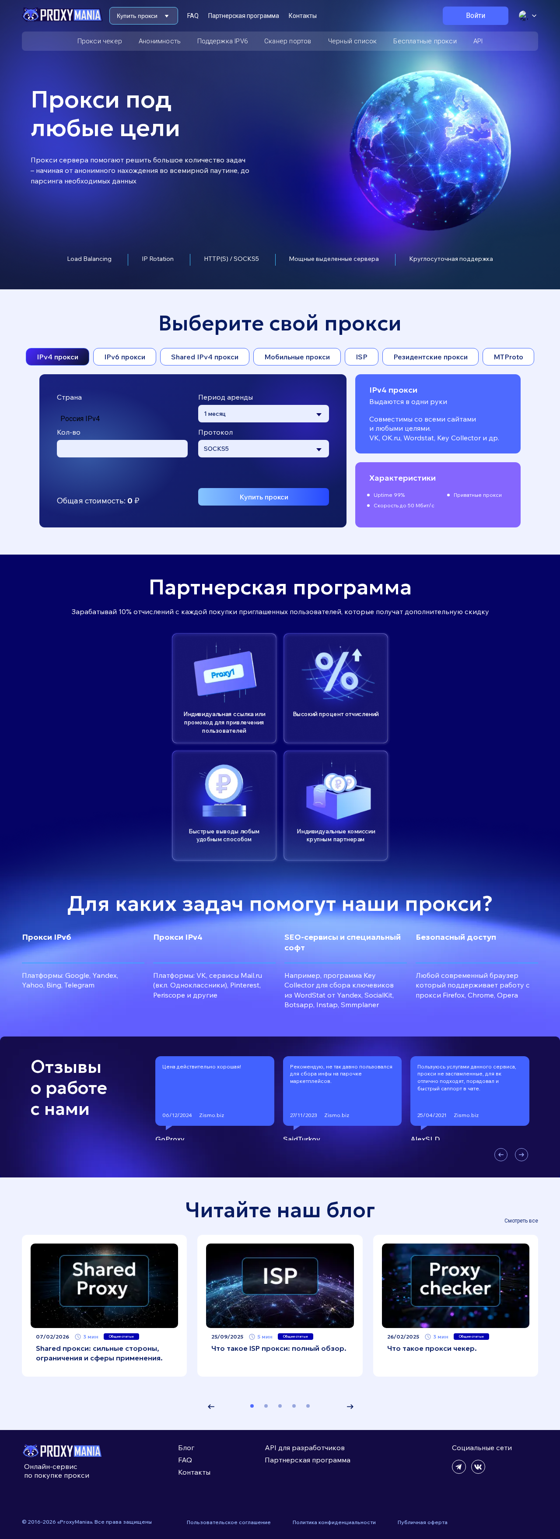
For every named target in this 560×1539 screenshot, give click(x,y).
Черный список (352, 41)
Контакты (303, 15)
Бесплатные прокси (424, 41)
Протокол (215, 432)
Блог (186, 1447)
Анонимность (160, 41)
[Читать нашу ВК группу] (478, 1471)
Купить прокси (263, 496)
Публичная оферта (423, 1522)
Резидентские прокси (430, 356)
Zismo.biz (211, 1115)
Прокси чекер (99, 41)
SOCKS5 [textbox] (216, 449)
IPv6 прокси (124, 356)
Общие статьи (121, 1336)
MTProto (508, 356)
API (478, 41)
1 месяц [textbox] (215, 414)
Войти (475, 15)
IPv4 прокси (57, 356)
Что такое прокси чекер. (432, 1348)
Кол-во (68, 432)
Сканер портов (288, 41)
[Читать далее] (104, 1286)
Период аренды (225, 397)
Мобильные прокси (297, 356)
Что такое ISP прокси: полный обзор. (278, 1348)
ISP (362, 356)
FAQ (193, 15)
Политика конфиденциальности (334, 1522)
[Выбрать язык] (527, 16)
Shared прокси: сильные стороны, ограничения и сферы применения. (99, 1353)
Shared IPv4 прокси (204, 356)
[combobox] (263, 413)
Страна (69, 397)
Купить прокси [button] (137, 15)
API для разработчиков (305, 1447)
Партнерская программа (243, 15)
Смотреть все (521, 1221)
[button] (501, 1154)
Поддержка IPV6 (222, 41)
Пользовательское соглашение (229, 1522)
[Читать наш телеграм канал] (459, 1471)
